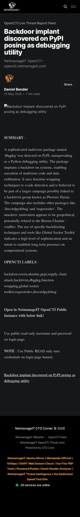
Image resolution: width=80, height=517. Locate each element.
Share (68, 84)
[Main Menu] (73, 7)
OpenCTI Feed (57, 437)
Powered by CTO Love (40, 447)
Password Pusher (28, 468)
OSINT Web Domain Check (36, 463)
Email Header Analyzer (56, 468)
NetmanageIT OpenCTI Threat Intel (42, 442)
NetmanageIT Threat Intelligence (29, 474)
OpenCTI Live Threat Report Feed (30, 23)
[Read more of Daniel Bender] (9, 78)
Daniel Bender (16, 89)
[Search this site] (65, 6)
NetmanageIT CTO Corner (34, 428)
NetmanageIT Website (30, 437)
